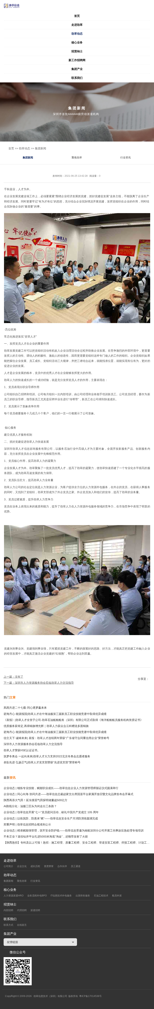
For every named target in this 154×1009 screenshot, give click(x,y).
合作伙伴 (62, 866)
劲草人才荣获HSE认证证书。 (22, 750)
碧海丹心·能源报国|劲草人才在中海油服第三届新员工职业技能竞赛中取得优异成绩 (55, 713)
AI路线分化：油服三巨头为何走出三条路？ (30, 806)
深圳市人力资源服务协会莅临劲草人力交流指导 (44, 682)
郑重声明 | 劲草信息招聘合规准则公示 (27, 824)
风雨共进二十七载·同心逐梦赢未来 (25, 707)
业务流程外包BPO (37, 895)
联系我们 (77, 77)
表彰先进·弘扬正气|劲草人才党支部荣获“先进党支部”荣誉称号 (42, 762)
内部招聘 (8, 910)
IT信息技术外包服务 (61, 895)
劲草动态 (77, 33)
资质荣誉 (49, 866)
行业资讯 (125, 157)
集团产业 (77, 69)
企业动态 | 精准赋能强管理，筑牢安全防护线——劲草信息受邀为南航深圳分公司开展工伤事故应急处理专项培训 (74, 830)
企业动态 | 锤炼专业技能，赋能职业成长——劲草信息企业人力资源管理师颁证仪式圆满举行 (61, 788)
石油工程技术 (101, 895)
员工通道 (75, 866)
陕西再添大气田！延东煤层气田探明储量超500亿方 (35, 800)
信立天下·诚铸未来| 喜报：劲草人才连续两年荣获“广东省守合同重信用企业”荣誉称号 (56, 738)
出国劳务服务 (83, 895)
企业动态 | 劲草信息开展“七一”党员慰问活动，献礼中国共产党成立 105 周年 (51, 812)
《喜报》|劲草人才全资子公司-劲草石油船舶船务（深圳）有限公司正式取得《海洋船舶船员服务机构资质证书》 (73, 720)
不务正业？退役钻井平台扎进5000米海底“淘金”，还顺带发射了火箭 (46, 836)
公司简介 (8, 866)
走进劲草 (77, 24)
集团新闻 (40, 148)
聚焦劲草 (77, 157)
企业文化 (22, 866)
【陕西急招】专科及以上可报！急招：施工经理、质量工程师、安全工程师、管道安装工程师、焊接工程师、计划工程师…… (77, 842)
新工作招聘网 (77, 60)
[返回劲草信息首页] (77, 6)
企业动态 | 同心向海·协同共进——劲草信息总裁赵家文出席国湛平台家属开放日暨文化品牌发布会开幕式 (68, 794)
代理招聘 (22, 910)
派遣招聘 (35, 910)
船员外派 (117, 895)
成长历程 (35, 866)
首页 (77, 15)
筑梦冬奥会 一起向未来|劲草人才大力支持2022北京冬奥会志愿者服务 (47, 756)
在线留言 (22, 925)
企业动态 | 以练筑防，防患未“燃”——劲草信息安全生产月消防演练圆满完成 (51, 818)
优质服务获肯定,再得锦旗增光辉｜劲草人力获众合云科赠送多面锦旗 (46, 726)
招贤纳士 (77, 51)
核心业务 (77, 42)
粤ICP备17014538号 (90, 996)
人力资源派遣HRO (13, 895)
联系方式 (8, 925)
